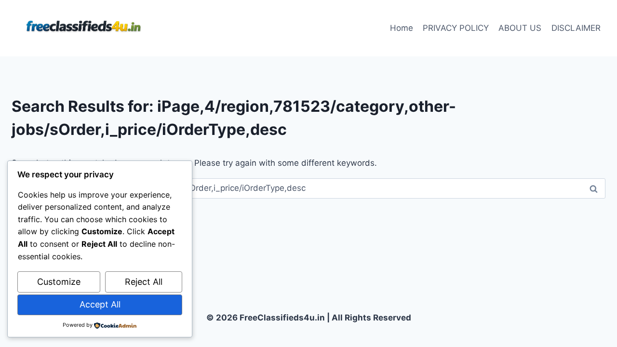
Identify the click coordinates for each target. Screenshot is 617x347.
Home (401, 28)
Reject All (143, 282)
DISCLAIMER (576, 28)
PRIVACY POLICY (456, 28)
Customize (58, 282)
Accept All (100, 304)
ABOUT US (519, 28)
